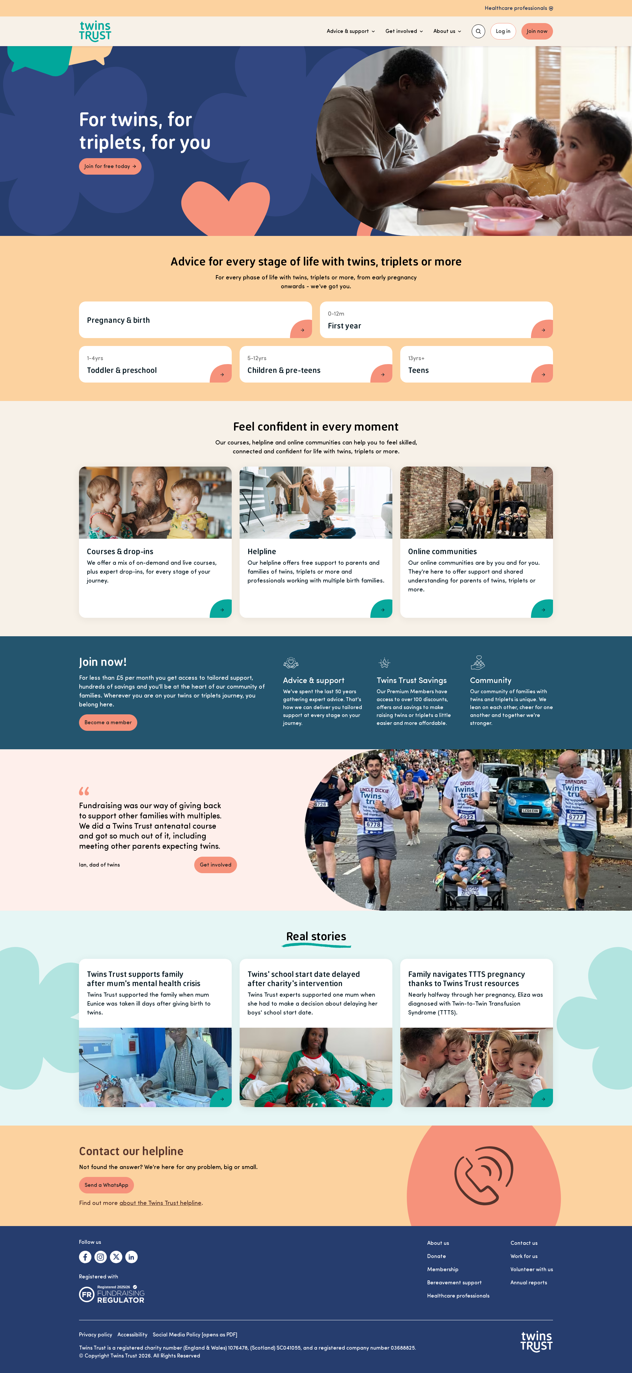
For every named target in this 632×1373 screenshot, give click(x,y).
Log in (503, 31)
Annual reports (529, 1283)
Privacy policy (95, 1335)
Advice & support (348, 31)
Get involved (401, 31)
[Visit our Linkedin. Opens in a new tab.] (131, 1257)
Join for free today (107, 166)
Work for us (524, 1256)
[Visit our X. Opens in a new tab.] (116, 1257)
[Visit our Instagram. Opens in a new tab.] (100, 1257)
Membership (443, 1270)
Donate (436, 1256)
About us (444, 31)
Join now (537, 31)
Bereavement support (454, 1283)
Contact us (524, 1243)
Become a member (108, 723)
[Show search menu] (478, 31)
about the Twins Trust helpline (160, 1203)
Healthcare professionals (458, 1296)
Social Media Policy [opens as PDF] (195, 1335)
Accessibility (132, 1335)
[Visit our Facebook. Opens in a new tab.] (85, 1257)
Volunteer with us (532, 1270)
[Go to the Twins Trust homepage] (95, 31)
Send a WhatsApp (106, 1185)
